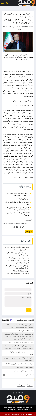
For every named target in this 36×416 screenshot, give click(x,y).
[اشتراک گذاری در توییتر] (23, 227)
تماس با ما (21, 385)
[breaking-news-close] (34, 414)
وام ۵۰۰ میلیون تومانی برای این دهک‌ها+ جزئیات (14, 414)
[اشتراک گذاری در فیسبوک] (13, 227)
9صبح (14, 407)
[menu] (2, 3)
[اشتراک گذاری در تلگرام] (17, 227)
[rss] (22, 393)
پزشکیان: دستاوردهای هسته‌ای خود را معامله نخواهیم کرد (17, 267)
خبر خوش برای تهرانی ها (21, 199)
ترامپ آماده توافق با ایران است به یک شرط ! (17, 203)
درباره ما (29, 385)
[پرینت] (16, 30)
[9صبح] (26, 3)
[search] (7, 3)
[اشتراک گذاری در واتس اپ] (20, 227)
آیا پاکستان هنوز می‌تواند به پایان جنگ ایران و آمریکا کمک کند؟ (17, 194)
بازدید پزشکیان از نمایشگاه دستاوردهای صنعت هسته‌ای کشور (18, 272)
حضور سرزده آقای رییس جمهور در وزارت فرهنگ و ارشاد (18, 253)
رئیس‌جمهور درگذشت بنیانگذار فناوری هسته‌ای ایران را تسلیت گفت (17, 248)
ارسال (28, 310)
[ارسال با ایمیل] (20, 29)
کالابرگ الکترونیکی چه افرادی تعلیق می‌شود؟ (18, 214)
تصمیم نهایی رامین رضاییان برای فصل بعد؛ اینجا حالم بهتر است (17, 209)
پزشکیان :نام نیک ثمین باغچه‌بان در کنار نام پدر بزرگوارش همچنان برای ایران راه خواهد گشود (17, 260)
